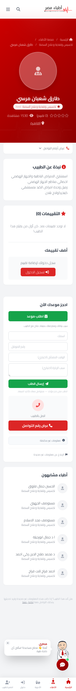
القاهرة (35, 123)
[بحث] (18, 9)
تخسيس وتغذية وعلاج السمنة (56, 44)
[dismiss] (8, 643)
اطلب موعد (35, 316)
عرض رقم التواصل (35, 425)
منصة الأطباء (46, 39)
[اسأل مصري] (62, 649)
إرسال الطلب (36, 383)
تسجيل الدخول (35, 272)
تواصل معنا (28, 602)
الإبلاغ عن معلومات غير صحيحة (49, 454)
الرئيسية (64, 39)
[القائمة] (8, 9)
